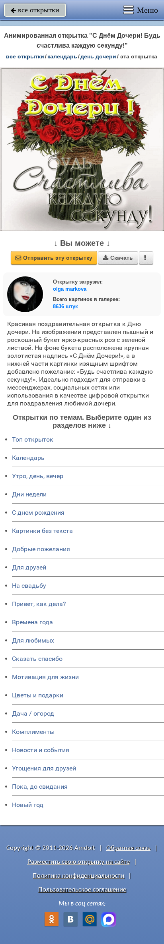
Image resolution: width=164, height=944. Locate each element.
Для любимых (33, 640)
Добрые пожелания (41, 549)
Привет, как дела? (39, 604)
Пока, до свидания (40, 786)
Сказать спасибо (37, 658)
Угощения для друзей (44, 768)
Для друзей (29, 567)
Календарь (62, 56)
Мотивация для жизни (45, 677)
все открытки (35, 10)
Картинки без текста (42, 531)
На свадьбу (29, 585)
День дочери (98, 56)
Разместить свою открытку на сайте (78, 862)
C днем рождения (38, 512)
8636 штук (65, 306)
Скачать (118, 258)
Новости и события (40, 750)
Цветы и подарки (37, 695)
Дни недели (29, 494)
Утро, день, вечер (37, 476)
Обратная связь (128, 848)
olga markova (69, 289)
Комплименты (33, 732)
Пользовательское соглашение (82, 889)
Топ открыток (32, 439)
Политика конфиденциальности (78, 876)
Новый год (27, 805)
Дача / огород (33, 713)
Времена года (32, 622)
